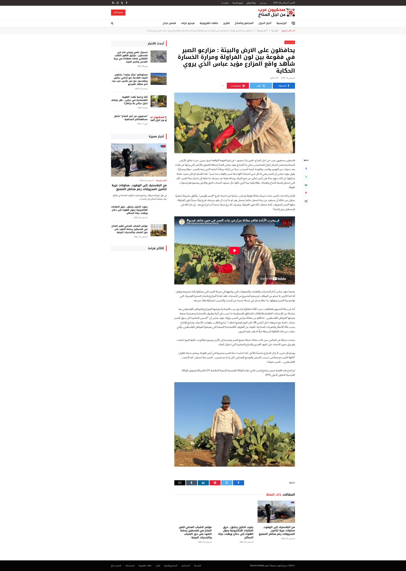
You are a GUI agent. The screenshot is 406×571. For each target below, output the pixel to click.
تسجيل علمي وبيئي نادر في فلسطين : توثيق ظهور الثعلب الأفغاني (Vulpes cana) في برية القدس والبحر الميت (131, 57)
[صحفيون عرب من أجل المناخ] (276, 12)
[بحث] (112, 23)
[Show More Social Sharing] (223, 86)
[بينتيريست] (306, 193)
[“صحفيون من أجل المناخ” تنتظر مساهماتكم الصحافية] (159, 120)
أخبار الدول (265, 23)
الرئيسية (281, 23)
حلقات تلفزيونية (209, 23)
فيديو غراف (188, 23)
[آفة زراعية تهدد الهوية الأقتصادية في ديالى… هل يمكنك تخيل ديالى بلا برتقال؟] (159, 101)
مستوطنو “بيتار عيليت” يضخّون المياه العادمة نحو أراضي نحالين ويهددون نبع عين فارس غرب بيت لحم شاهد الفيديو (130, 79)
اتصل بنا (225, 3)
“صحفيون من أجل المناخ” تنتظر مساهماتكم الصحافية (131, 118)
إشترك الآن (118, 12)
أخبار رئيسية (290, 42)
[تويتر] (306, 177)
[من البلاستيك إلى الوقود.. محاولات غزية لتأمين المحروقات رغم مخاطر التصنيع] (276, 512)
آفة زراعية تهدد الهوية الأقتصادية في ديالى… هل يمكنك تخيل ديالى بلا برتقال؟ (129, 100)
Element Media (257, 565)
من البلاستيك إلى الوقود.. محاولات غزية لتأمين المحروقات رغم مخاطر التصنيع (277, 530)
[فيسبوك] (306, 168)
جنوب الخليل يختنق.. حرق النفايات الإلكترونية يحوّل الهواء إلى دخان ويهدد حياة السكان (235, 532)
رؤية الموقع (251, 3)
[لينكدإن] (306, 185)
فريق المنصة (237, 3)
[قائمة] (293, 23)
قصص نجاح (169, 23)
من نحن (263, 3)
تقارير (226, 23)
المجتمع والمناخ (244, 23)
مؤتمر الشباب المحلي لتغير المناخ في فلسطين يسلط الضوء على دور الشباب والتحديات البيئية (195, 532)
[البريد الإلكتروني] (306, 201)
